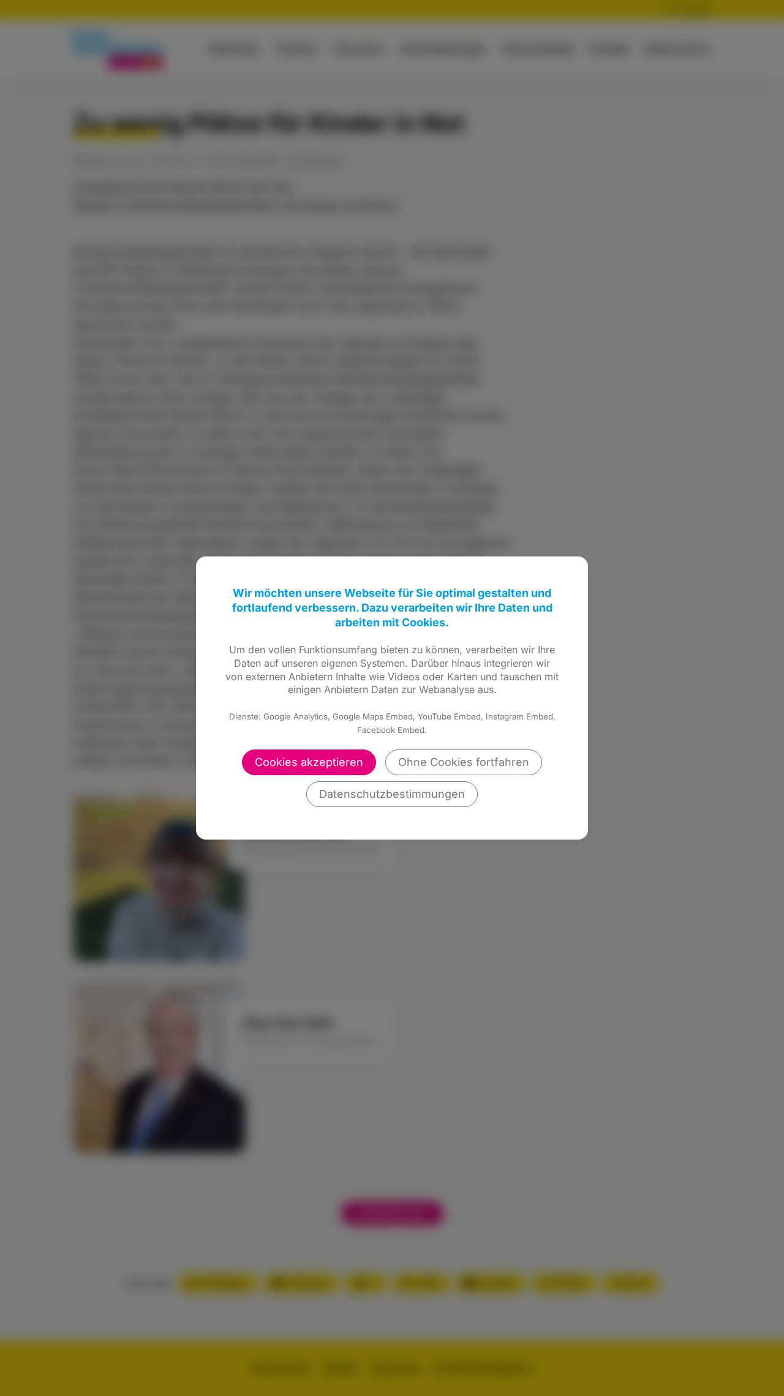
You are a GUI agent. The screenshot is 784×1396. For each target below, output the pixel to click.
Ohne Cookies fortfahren (463, 762)
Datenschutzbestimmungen (392, 793)
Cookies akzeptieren (309, 762)
